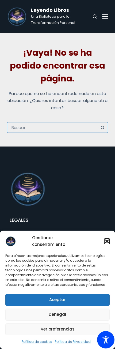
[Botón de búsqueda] (102, 127)
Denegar (58, 314)
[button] (107, 241)
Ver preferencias (58, 329)
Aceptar (57, 299)
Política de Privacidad (73, 341)
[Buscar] (95, 16)
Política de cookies (37, 341)
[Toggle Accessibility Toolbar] (106, 340)
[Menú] (105, 17)
